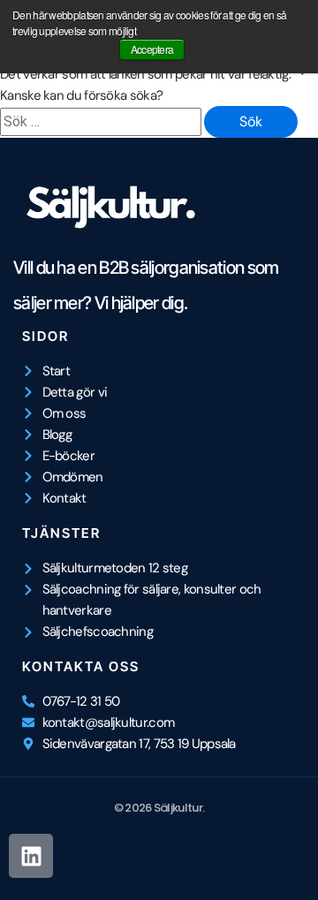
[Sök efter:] (102, 122)
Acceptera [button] (152, 49)
